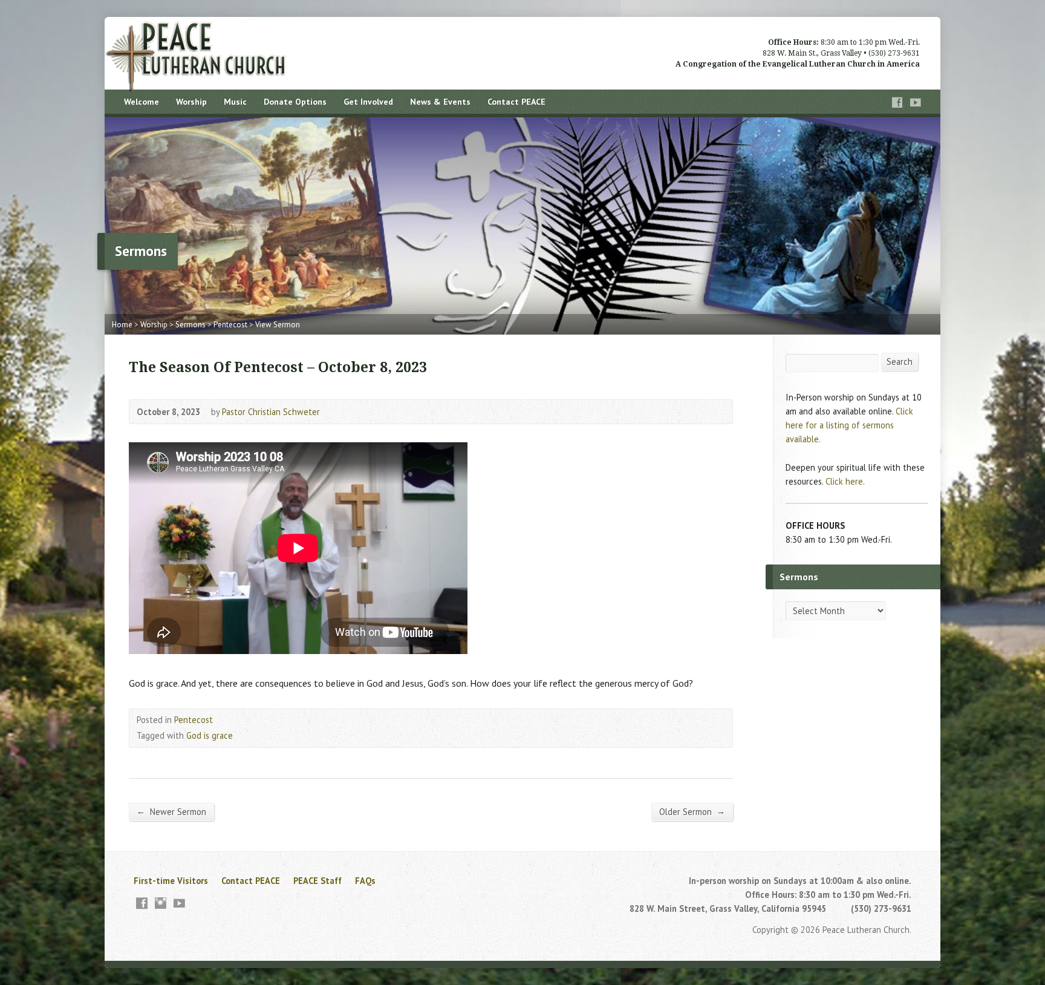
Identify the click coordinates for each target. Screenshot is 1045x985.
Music (235, 101)
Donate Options (295, 101)
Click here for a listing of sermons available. (849, 425)
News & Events (440, 101)
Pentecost (230, 324)
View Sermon (277, 324)
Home (122, 324)
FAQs (365, 880)
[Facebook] (897, 102)
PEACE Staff (317, 880)
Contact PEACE (516, 101)
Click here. (845, 481)
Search (900, 361)
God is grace (209, 735)
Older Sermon (692, 811)
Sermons (190, 324)
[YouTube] (915, 102)
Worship (191, 101)
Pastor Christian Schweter (271, 411)
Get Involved (368, 101)
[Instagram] (160, 903)
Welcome (141, 101)
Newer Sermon (171, 811)
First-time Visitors (171, 880)
